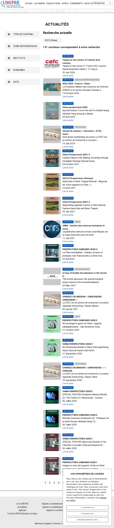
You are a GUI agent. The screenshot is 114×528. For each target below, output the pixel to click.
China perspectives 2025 (74, 107)
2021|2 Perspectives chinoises (77, 178)
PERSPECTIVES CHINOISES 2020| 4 (79, 249)
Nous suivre (90, 3)
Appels (65, 3)
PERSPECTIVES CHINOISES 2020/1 (79, 462)
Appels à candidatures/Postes (57, 507)
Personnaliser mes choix (87, 520)
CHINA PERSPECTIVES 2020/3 (77, 344)
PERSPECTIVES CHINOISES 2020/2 (79, 415)
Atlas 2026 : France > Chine (76, 83)
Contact (57, 523)
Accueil (29, 3)
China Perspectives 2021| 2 (76, 202)
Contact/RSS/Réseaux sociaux (22, 513)
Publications (53, 3)
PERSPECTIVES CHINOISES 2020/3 (79, 320)
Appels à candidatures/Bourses (57, 503)
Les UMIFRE (39, 3)
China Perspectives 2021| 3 (76, 154)
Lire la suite (67, 75)
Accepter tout (88, 507)
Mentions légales (43, 523)
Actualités (22, 507)
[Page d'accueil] (12, 7)
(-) (59, 40)
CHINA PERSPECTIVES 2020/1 (77, 438)
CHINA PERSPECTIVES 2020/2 (77, 391)
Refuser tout (88, 513)
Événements (76, 3)
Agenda (22, 510)
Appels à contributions (57, 510)
